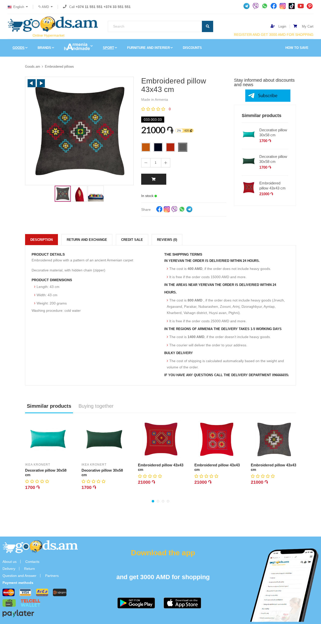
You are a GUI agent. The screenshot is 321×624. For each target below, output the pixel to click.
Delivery (9, 568)
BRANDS (44, 48)
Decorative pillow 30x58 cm (273, 132)
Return (29, 568)
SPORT (108, 48)
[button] (32, 83)
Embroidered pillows (59, 66)
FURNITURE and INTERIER (148, 48)
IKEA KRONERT (37, 464)
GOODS (19, 48)
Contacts (32, 561)
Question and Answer (19, 575)
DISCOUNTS (192, 48)
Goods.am (32, 66)
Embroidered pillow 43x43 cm (272, 185)
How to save (296, 48)
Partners (52, 575)
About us (10, 561)
